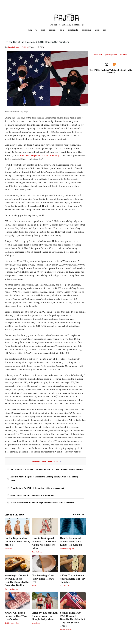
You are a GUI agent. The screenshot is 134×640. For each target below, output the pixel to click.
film (30, 30)
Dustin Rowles (14, 47)
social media (73, 30)
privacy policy (110, 54)
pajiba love (86, 30)
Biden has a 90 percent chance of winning (39, 155)
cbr (104, 30)
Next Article (53, 461)
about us (97, 54)
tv (36, 30)
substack (52, 30)
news (62, 30)
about (97, 30)
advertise (123, 54)
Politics (25, 47)
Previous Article (39, 461)
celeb (43, 30)
